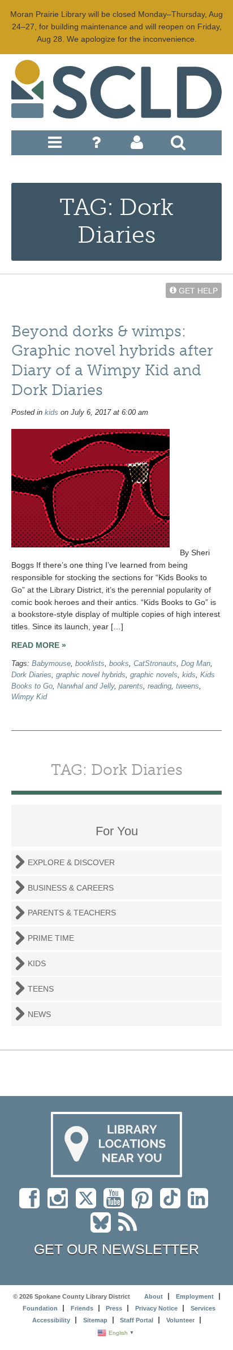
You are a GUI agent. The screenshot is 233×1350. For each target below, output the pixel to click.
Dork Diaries (31, 675)
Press (114, 1308)
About (153, 1296)
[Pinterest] (145, 1203)
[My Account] (137, 145)
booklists (90, 664)
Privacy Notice (156, 1308)
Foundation (40, 1308)
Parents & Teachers (72, 912)
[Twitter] (89, 1203)
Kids (37, 963)
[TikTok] (174, 1203)
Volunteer (180, 1320)
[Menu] (55, 145)
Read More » (38, 645)
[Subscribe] (130, 1228)
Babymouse (51, 664)
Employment (195, 1296)
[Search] (178, 145)
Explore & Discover (71, 862)
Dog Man (195, 664)
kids (51, 413)
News (39, 1014)
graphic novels (154, 675)
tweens (187, 686)
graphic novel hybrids (91, 675)
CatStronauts (154, 664)
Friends (82, 1308)
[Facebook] (32, 1203)
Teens (41, 988)
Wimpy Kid (29, 697)
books (119, 664)
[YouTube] (116, 1203)
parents (131, 686)
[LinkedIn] (201, 1203)
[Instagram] (61, 1203)
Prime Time (51, 938)
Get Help (197, 290)
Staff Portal (136, 1320)
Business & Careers (71, 887)
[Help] (96, 145)
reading (159, 686)
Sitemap (95, 1320)
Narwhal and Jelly (85, 686)
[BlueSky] (104, 1228)
